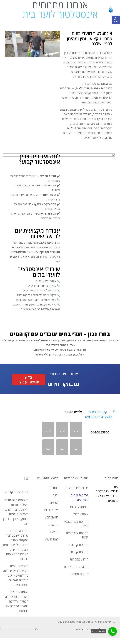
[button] (116, 20)
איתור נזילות (80, 514)
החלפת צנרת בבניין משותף (75, 523)
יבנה (55, 495)
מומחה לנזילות (79, 507)
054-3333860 (100, 432)
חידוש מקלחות (79, 559)
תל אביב (53, 525)
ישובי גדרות (51, 510)
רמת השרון (51, 539)
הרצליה (53, 532)
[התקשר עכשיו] (112, 631)
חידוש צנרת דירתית (76, 567)
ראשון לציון (51, 517)
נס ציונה (53, 502)
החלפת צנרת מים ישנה (77, 535)
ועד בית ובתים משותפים (79, 497)
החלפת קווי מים (78, 552)
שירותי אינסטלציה (76, 488)
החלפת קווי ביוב (78, 545)
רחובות (54, 488)
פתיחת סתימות (79, 574)
